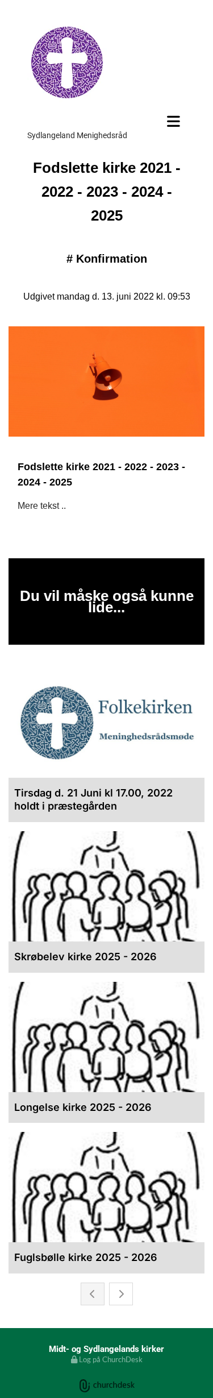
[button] (106, 121)
